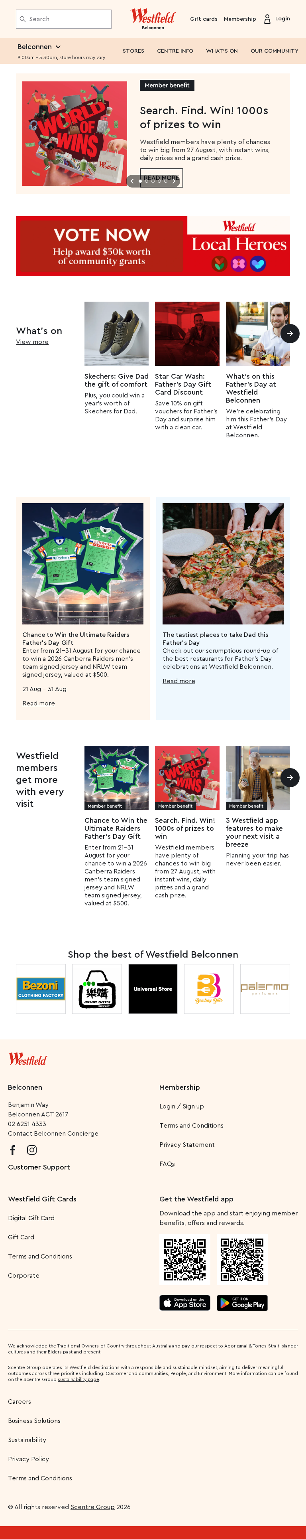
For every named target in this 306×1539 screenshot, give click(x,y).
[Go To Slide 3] (153, 181)
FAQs (167, 1164)
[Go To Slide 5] (165, 181)
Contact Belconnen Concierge (53, 1133)
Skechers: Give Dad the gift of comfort (116, 380)
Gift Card (21, 1237)
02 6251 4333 (27, 1124)
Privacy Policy (28, 1459)
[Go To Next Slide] (173, 181)
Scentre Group (93, 1507)
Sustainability (27, 1440)
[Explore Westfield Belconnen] (153, 19)
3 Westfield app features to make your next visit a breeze (254, 832)
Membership (240, 19)
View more (32, 342)
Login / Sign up (181, 1106)
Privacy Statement (187, 1145)
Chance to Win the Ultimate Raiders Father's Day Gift (115, 828)
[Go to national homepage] (28, 1057)
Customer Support (39, 1167)
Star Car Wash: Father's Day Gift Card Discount (183, 384)
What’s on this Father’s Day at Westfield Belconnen (251, 388)
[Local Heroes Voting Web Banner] (153, 246)
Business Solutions (34, 1421)
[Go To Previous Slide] (132, 181)
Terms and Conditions (191, 1125)
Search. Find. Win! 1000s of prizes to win (185, 828)
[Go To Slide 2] (146, 181)
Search (39, 19)
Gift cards (204, 19)
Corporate (23, 1275)
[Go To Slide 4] (159, 181)
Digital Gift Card (31, 1218)
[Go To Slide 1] (140, 181)
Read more (38, 703)
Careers (19, 1402)
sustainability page (78, 1379)
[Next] (290, 333)
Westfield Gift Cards (42, 1199)
